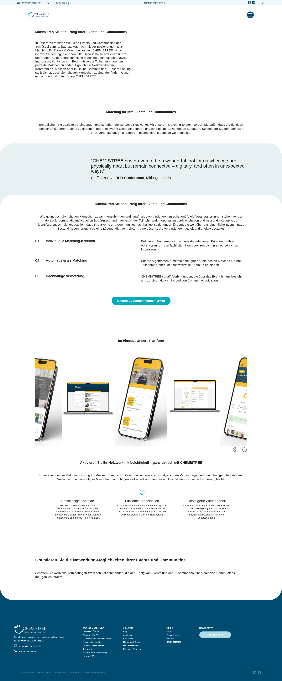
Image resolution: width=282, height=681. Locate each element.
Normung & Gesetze (132, 642)
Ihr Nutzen (87, 649)
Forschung (128, 638)
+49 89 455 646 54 (61, 3)
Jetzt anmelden (215, 635)
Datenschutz (74, 672)
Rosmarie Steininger (132, 649)
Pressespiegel (172, 635)
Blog (125, 631)
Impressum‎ (60, 672)
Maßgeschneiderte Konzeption (97, 638)
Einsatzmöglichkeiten (92, 642)
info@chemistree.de (32, 2)
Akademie (127, 635)
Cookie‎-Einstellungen (94, 672)
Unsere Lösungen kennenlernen (141, 300)
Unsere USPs (89, 656)
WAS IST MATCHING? (93, 628)
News (169, 631)
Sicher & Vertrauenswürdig (95, 652)
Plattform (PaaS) (90, 635)
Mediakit (170, 638)
